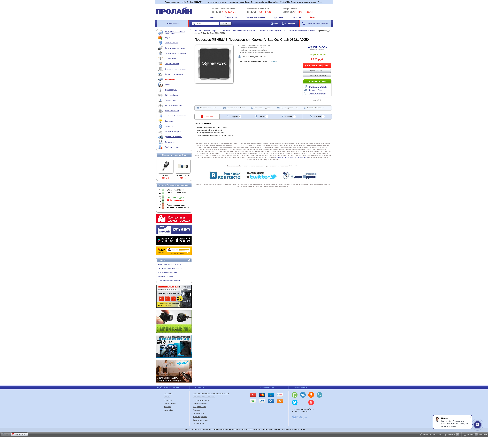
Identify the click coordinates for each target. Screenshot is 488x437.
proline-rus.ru (298, 11)
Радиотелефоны (171, 90)
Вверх (7, 434)
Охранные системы (172, 64)
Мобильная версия (295, 395)
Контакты (296, 17)
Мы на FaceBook (319, 402)
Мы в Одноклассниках (311, 395)
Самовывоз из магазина (317, 94)
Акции (313, 17)
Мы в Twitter (295, 402)
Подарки (168, 38)
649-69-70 (224, 11)
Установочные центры (201, 400)
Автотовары (170, 79)
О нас (213, 17)
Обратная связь (20, 434)
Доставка (278, 17)
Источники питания (172, 111)
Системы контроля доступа (175, 53)
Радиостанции (170, 100)
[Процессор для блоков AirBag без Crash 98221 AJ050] (214, 82)
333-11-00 (259, 11)
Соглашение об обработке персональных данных (211, 393)
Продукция (168, 400)
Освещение (169, 121)
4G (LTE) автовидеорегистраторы (170, 268)
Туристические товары (173, 137)
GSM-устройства (171, 95)
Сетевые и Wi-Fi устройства (175, 116)
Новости (162, 260)
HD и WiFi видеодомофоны (167, 272)
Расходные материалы (173, 131)
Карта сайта (168, 410)
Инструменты (170, 142)
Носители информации (173, 105)
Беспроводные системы (174, 74)
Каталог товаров (173, 24)
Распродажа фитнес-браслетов (169, 264)
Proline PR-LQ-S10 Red (185, 175)
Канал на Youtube (311, 402)
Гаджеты (168, 85)
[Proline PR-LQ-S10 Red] (183, 166)
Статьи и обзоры (170, 403)
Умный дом (169, 126)
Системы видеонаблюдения (175, 48)
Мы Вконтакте (303, 395)
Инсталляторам (198, 413)
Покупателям (231, 17)
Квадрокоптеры (170, 58)
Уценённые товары (172, 147)
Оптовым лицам (198, 423)
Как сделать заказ (199, 407)
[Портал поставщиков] (300, 418)
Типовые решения (171, 43)
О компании (168, 393)
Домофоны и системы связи (175, 69)
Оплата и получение (255, 17)
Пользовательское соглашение (204, 397)
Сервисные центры (200, 403)
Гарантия (196, 410)
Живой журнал (319, 395)
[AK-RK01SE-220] (166, 166)
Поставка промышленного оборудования (175, 32)
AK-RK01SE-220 (165, 175)
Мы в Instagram (303, 402)
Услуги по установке (200, 417)
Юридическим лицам (200, 420)
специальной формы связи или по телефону (291, 158)
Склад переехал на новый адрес (169, 280)
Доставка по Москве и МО (318, 86)
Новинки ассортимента (166, 276)
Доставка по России (316, 90)
